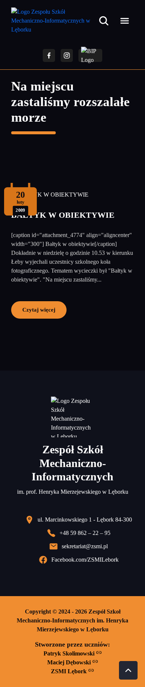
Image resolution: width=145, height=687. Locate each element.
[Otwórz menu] (124, 20)
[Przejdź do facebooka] (49, 55)
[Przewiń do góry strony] (128, 670)
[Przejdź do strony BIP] (90, 55)
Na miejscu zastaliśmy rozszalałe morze (70, 102)
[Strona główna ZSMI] (53, 20)
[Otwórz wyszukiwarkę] (104, 21)
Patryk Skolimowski (70, 653)
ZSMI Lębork (69, 671)
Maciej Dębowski (69, 662)
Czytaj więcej (38, 309)
